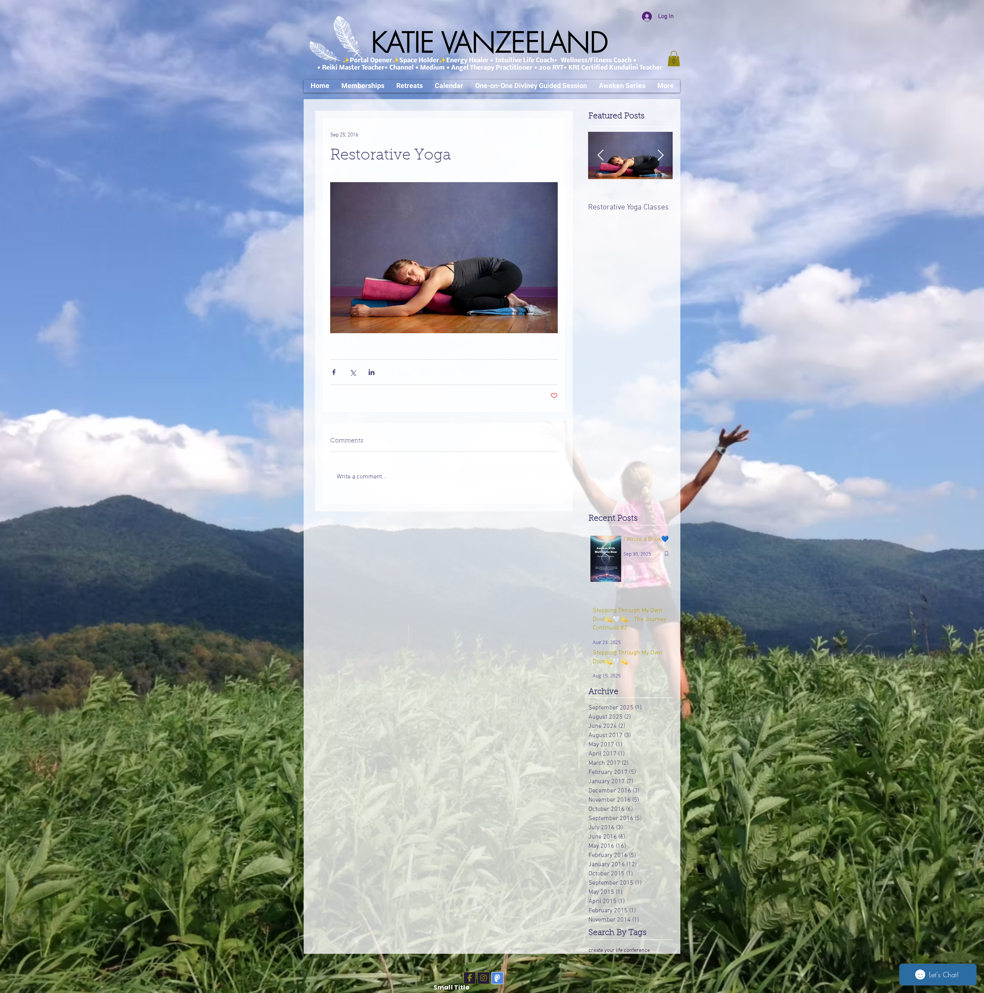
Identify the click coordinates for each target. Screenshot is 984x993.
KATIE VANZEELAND (489, 42)
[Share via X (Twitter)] (352, 372)
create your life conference (619, 950)
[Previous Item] (600, 155)
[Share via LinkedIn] (371, 372)
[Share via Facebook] (333, 372)
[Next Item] (660, 155)
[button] (673, 58)
